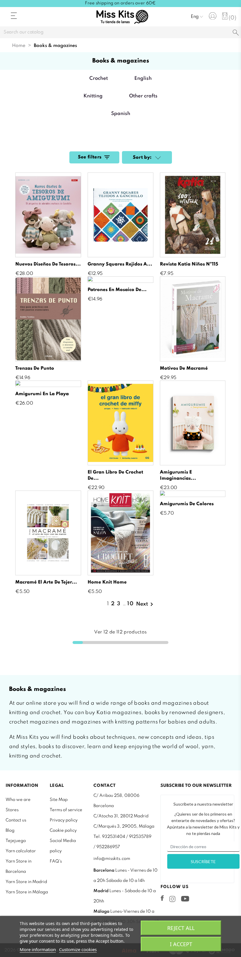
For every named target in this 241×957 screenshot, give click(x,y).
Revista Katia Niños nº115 (189, 264)
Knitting (93, 96)
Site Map (59, 800)
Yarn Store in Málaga (27, 892)
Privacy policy (64, 820)
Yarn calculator (21, 851)
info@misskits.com (111, 859)
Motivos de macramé (184, 368)
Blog (10, 831)
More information (38, 949)
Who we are (18, 800)
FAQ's (56, 861)
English (143, 78)
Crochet (98, 78)
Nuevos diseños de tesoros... (48, 264)
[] (235, 33)
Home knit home (107, 582)
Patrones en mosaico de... (117, 290)
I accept (181, 944)
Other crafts (143, 96)
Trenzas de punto (34, 368)
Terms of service (66, 810)
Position (157, 158)
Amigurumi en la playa (42, 394)
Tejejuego (16, 841)
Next (145, 604)
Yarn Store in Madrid (26, 882)
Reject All (181, 927)
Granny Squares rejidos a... (120, 264)
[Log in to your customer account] (212, 16)
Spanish (120, 113)
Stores (12, 810)
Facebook (162, 898)
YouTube (185, 899)
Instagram (172, 899)
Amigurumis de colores (187, 504)
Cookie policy (63, 831)
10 (130, 603)
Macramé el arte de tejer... (46, 582)
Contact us (16, 820)
